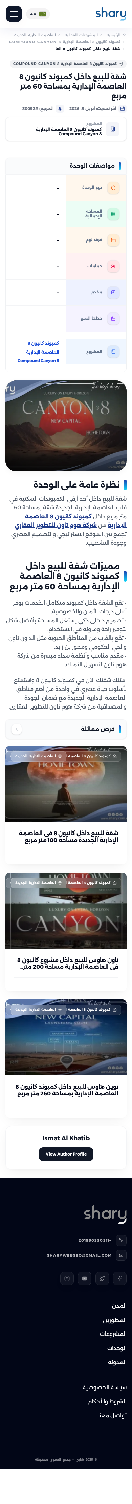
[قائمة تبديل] (14, 14)
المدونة (117, 1362)
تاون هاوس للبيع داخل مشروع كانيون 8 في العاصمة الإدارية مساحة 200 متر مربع (67, 967)
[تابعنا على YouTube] (84, 1278)
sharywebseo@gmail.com (79, 1255)
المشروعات (113, 1334)
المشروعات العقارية (81, 35)
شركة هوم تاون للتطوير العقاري (56, 525)
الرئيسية (113, 35)
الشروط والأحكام (107, 1401)
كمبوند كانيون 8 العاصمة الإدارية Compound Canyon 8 (64, 42)
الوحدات (117, 1348)
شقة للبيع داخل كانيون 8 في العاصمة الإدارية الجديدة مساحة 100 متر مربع (68, 836)
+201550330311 (95, 1240)
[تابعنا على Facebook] (120, 1278)
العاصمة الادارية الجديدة (35, 35)
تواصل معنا (112, 1415)
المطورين (115, 1320)
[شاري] (111, 14)
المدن (119, 1306)
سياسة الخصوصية (105, 1387)
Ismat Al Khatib (66, 1138)
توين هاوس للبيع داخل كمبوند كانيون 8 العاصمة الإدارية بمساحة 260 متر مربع (67, 1090)
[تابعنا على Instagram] (67, 1278)
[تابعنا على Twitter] (102, 1278)
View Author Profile (66, 1154)
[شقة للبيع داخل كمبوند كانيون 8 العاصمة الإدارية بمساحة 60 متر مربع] (66, 426)
